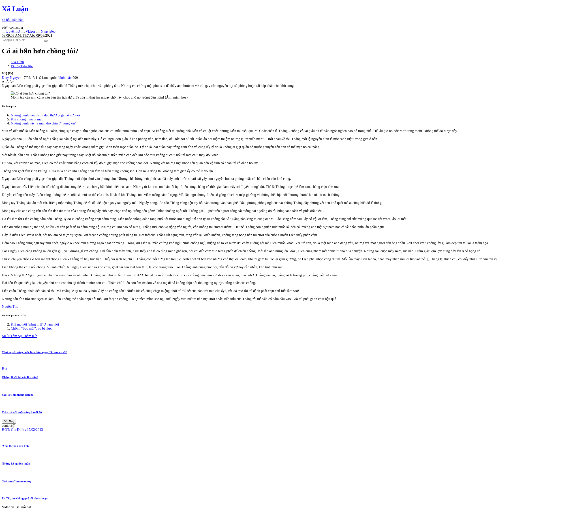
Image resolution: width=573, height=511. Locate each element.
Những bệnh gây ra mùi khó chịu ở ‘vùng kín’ (43, 123)
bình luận (65, 78)
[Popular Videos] (23, 32)
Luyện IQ (12, 31)
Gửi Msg (9, 421)
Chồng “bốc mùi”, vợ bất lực (31, 328)
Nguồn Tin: (10, 306)
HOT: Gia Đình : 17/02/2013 (22, 429)
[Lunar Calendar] (38, 32)
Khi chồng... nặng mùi (27, 119)
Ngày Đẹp (48, 31)
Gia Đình (17, 62)
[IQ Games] (3, 32)
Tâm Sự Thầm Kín (22, 66)
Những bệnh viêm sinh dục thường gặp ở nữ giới (45, 115)
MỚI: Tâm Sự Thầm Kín (19, 336)
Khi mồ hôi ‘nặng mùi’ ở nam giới (35, 324)
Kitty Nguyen (11, 78)
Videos (30, 31)
